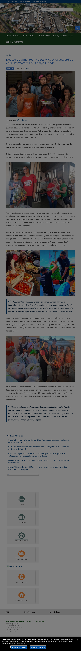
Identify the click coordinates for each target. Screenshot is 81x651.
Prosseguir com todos (38, 647)
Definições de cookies (19, 647)
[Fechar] (78, 640)
